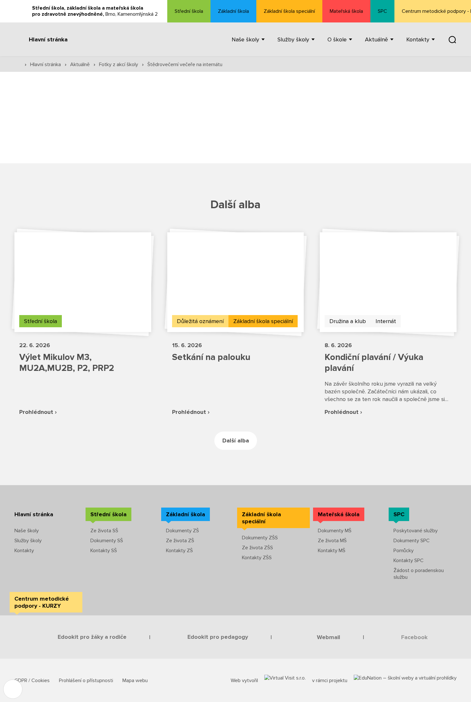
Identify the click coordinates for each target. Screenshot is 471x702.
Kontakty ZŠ (179, 550)
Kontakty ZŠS (257, 557)
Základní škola (233, 11)
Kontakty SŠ (103, 550)
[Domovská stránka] (17, 64)
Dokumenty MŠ (334, 530)
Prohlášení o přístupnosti (86, 680)
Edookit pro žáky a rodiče (92, 636)
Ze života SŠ (104, 530)
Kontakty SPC (408, 560)
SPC (382, 11)
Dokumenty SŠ (106, 540)
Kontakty (24, 550)
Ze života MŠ (332, 540)
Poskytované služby (415, 530)
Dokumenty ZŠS (260, 538)
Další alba (235, 440)
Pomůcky (403, 550)
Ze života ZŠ (180, 540)
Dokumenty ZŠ (182, 530)
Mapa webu (135, 680)
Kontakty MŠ (331, 550)
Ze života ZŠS (257, 547)
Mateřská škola (346, 11)
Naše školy (26, 530)
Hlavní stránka (48, 39)
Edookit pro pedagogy (217, 636)
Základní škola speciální (289, 11)
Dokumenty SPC (411, 540)
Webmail (328, 637)
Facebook (414, 637)
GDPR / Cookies (32, 680)
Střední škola (189, 11)
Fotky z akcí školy (119, 64)
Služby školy (28, 540)
